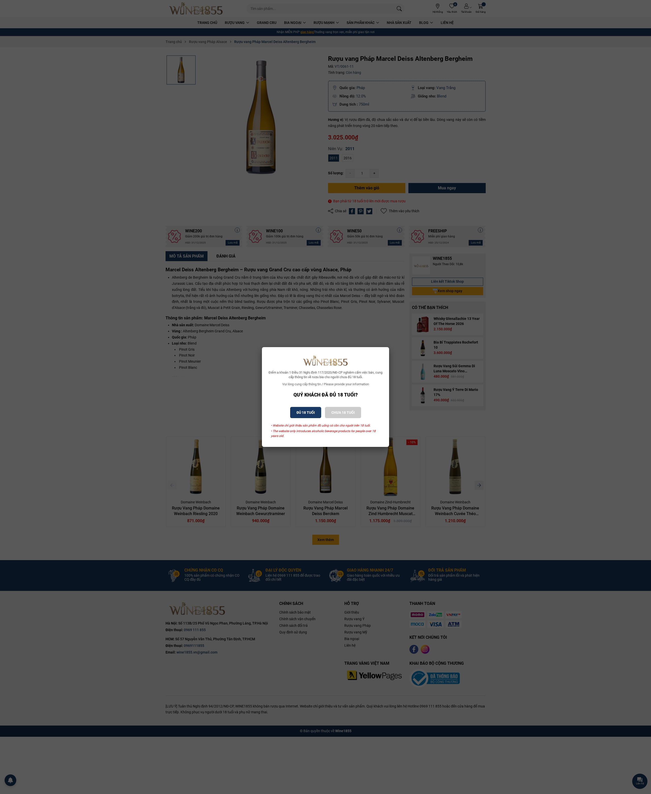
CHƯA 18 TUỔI (343, 412)
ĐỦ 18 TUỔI (306, 412)
